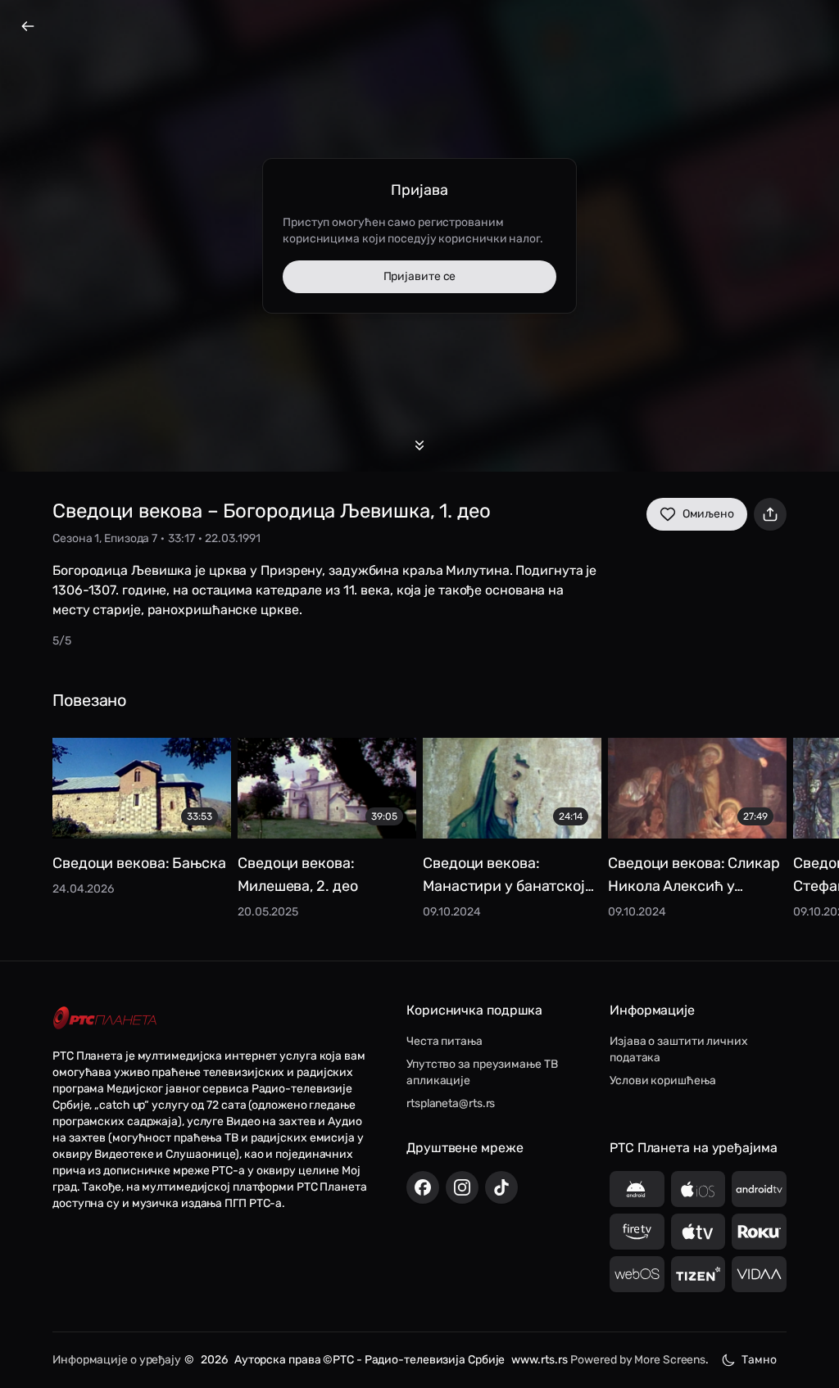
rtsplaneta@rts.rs (450, 1103)
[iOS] (698, 1189)
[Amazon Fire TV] (637, 1232)
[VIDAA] (759, 1274)
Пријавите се (419, 276)
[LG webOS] (637, 1274)
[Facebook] (422, 1187)
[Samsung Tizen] (698, 1274)
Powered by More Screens (637, 1360)
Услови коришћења (662, 1080)
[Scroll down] (419, 445)
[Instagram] (462, 1187)
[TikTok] (501, 1187)
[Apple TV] (698, 1232)
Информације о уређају (116, 1360)
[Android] (637, 1189)
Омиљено (708, 514)
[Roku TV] (759, 1232)
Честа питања (444, 1041)
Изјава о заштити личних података (679, 1049)
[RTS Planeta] (104, 1018)
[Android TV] (759, 1189)
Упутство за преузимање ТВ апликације (482, 1072)
